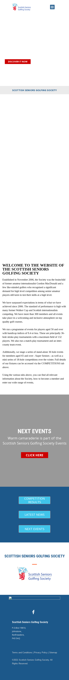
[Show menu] (52, 7)
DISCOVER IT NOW (17, 61)
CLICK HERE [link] (34, 455)
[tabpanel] (34, 90)
